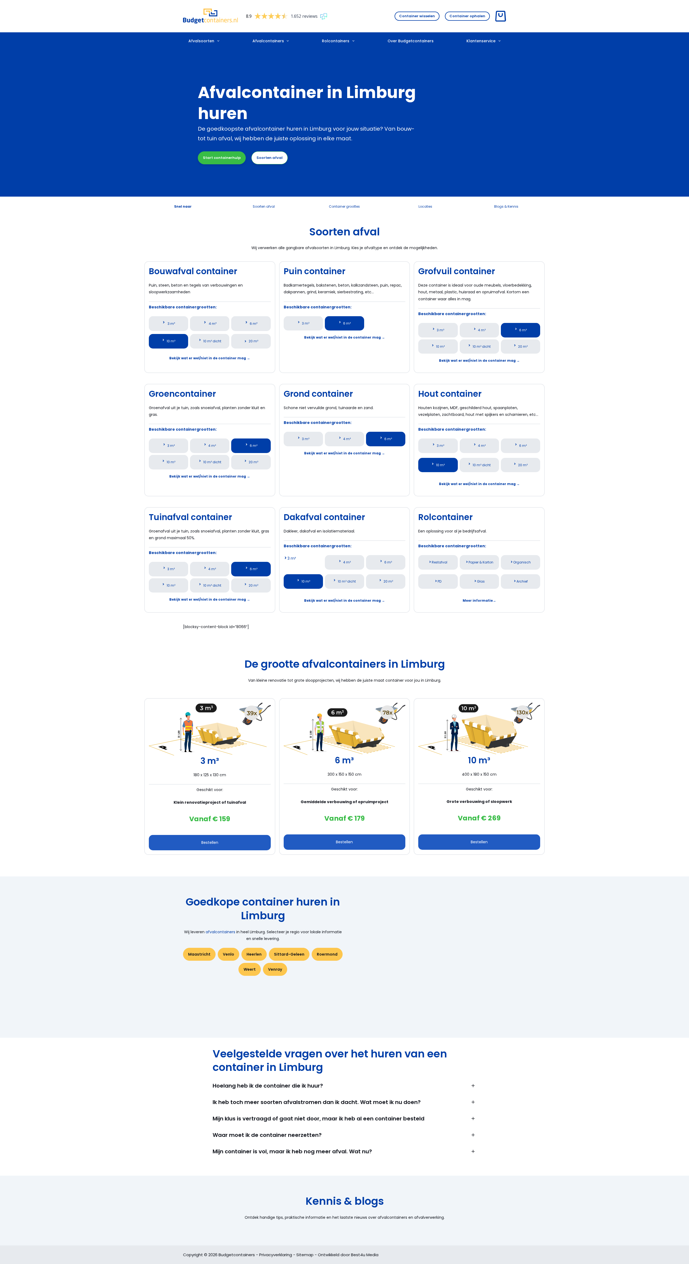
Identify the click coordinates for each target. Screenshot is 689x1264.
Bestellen (209, 842)
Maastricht (199, 954)
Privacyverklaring (275, 1255)
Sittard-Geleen (289, 954)
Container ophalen (467, 16)
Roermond (327, 954)
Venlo (228, 954)
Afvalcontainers (268, 41)
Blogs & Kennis (506, 206)
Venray (275, 969)
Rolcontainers (335, 41)
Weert (250, 969)
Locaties (425, 206)
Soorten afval (269, 157)
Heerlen (254, 954)
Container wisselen (417, 16)
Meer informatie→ (479, 600)
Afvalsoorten (201, 41)
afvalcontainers (220, 932)
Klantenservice (480, 41)
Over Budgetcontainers (411, 41)
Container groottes (344, 206)
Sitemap (305, 1255)
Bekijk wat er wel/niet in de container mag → (209, 358)
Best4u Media (364, 1255)
